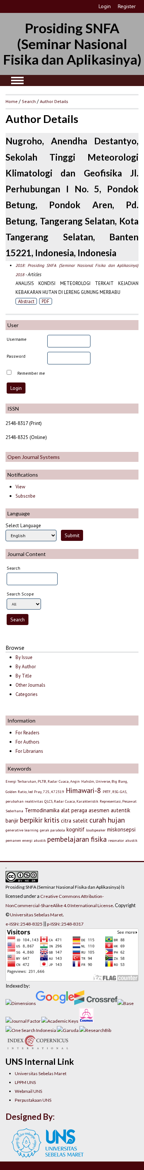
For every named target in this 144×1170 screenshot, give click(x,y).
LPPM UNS (25, 1082)
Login (105, 6)
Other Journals (30, 685)
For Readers (28, 733)
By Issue (24, 657)
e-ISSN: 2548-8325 (24, 924)
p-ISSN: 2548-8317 (65, 924)
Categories (27, 694)
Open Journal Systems (33, 457)
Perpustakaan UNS (33, 1100)
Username (17, 339)
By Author (26, 666)
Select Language (23, 525)
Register (127, 6)
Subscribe (25, 496)
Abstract (26, 301)
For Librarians (29, 751)
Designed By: (30, 1117)
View (20, 487)
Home (12, 101)
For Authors (28, 742)
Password (16, 356)
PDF (45, 301)
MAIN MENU (17, 80)
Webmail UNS (28, 1091)
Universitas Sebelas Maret (40, 1073)
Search (29, 101)
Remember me (31, 373)
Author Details (54, 101)
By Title (24, 676)
